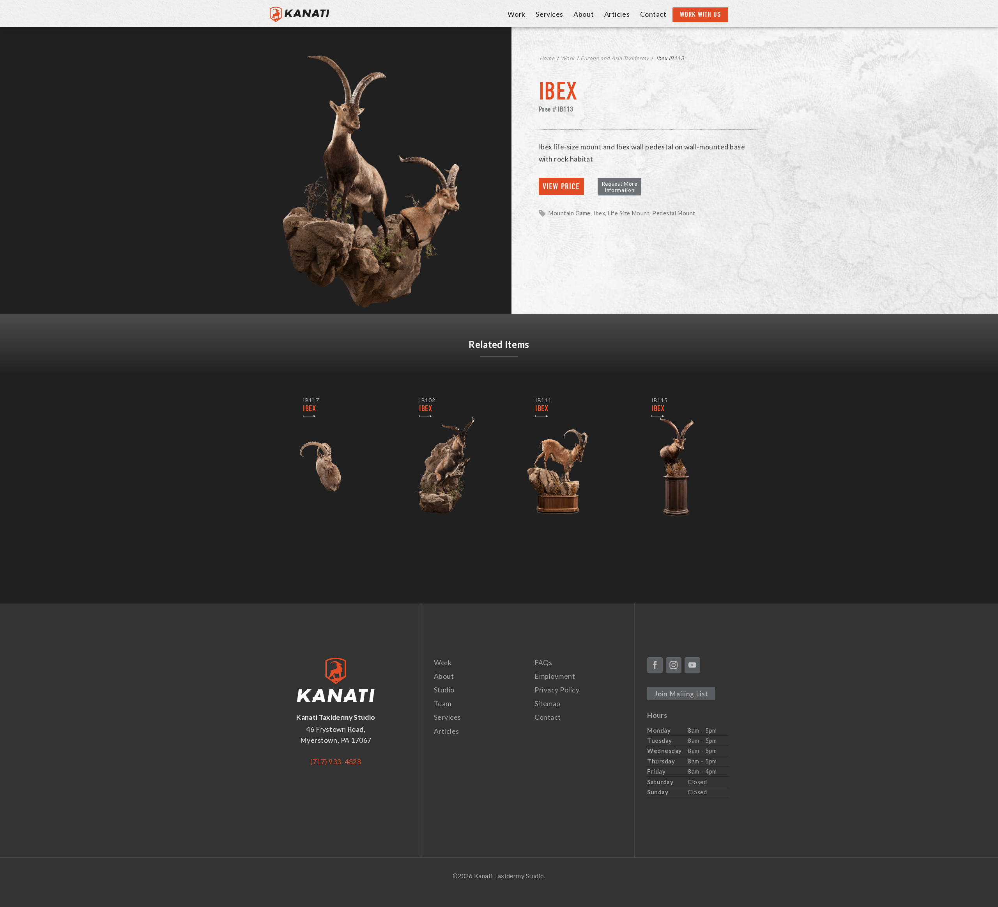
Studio (444, 690)
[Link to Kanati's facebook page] (655, 665)
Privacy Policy (556, 690)
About (583, 14)
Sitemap (547, 703)
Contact (653, 14)
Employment (554, 676)
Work (517, 14)
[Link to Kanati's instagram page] (673, 665)
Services (549, 14)
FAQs (543, 663)
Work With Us (700, 14)
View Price (561, 186)
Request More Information (619, 187)
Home (547, 58)
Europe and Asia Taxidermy (614, 58)
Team (442, 703)
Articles (617, 14)
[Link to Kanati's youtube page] (692, 665)
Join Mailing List (681, 694)
